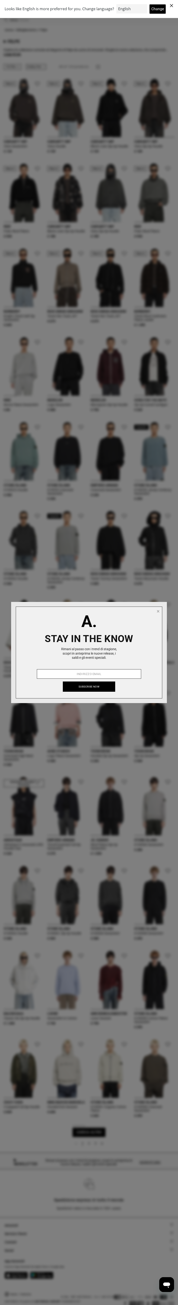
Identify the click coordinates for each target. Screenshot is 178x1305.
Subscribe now (89, 686)
